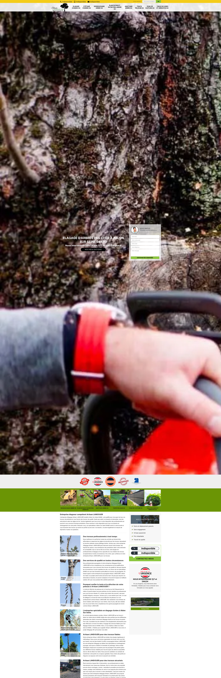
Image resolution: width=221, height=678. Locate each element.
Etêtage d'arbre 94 (87, 7)
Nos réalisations (93, 249)
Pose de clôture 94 (149, 7)
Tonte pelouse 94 (139, 7)
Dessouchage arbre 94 (99, 7)
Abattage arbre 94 (128, 7)
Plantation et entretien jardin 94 (114, 7)
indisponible (67, 2)
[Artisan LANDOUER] (60, 7)
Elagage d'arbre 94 (76, 7)
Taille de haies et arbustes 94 (162, 7)
